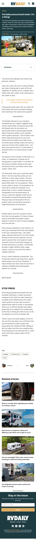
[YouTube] (20, 526)
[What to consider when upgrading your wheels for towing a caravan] (18, 391)
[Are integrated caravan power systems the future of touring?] (18, 472)
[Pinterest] (23, 526)
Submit (18, 510)
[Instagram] (16, 526)
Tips (4, 357)
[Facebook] (13, 526)
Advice (4, 11)
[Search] (29, 3)
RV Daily (6, 34)
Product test (15, 354)
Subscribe (12, 522)
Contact (19, 522)
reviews (25, 354)
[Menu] (33, 3)
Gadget (5, 354)
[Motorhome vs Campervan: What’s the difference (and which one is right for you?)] (18, 418)
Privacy (24, 522)
